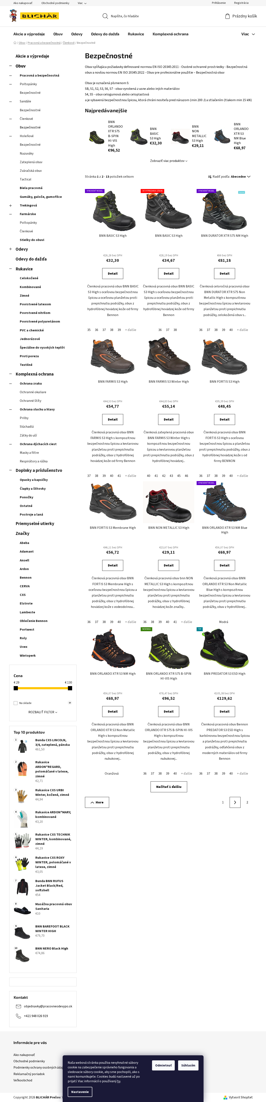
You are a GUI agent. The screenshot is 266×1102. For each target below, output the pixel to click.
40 (231, 330)
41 (119, 476)
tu (118, 1081)
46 (186, 476)
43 (171, 476)
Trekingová (28, 205)
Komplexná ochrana (35, 374)
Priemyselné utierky (35, 524)
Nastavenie (80, 1092)
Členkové (26, 118)
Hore (99, 802)
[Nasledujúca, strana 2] (235, 802)
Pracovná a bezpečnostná (39, 75)
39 (119, 330)
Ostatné (26, 506)
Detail (113, 273)
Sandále (25, 101)
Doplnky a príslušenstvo (39, 470)
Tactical (25, 179)
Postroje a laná (31, 514)
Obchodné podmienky (55, 3)
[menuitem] (29, 34)
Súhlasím (188, 1065)
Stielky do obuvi (32, 240)
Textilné (26, 364)
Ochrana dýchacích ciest (38, 444)
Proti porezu (29, 356)
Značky (22, 533)
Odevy (22, 249)
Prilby (24, 418)
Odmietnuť (163, 1065)
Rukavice (24, 269)
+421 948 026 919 (36, 1016)
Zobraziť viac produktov (167, 161)
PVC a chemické (32, 330)
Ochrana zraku (31, 383)
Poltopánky (28, 84)
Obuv (21, 66)
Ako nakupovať (22, 3)
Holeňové (27, 136)
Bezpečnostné (30, 92)
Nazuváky (26, 153)
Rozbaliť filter (41, 712)
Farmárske (28, 214)
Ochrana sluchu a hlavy (37, 409)
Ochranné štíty (30, 400)
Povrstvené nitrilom (35, 313)
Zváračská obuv (31, 170)
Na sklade (45, 703)
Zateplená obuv (31, 162)
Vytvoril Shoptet (241, 1097)
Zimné (24, 295)
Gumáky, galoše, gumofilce (41, 196)
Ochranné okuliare (33, 392)
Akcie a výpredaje (32, 56)
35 (89, 330)
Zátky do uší (28, 435)
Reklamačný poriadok (29, 1074)
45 (179, 476)
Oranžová (112, 773)
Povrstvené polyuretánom (40, 321)
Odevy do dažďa (31, 259)
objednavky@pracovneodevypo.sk (48, 1006)
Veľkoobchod (22, 1080)
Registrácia (241, 3)
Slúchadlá (27, 426)
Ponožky (26, 497)
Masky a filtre (29, 452)
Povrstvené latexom (35, 304)
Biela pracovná (31, 188)
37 (104, 330)
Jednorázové (30, 339)
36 (96, 330)
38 (111, 330)
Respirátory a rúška (34, 461)
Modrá (223, 622)
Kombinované (30, 287)
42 (163, 476)
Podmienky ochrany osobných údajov (39, 1067)
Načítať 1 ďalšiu (168, 786)
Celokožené (29, 278)
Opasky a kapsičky (34, 480)
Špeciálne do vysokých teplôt (42, 347)
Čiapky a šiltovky (33, 488)
